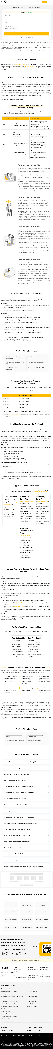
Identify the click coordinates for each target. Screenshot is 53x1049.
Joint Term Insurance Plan (6, 1011)
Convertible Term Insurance (7, 1013)
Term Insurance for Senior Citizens (42, 912)
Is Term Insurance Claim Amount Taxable (9, 1006)
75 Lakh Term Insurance (32, 993)
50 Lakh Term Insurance (32, 991)
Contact (7, 972)
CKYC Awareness (31, 977)
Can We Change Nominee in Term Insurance (42, 928)
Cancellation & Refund (33, 975)
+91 (6, 28)
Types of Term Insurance (6, 1008)
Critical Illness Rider (5, 1018)
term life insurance (13, 83)
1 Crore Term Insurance (11, 904)
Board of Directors (44, 969)
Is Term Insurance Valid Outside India (9, 1001)
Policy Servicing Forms (45, 974)
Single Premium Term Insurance (26, 920)
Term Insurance (17, 969)
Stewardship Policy (5, 1035)
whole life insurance (29, 66)
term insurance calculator (14, 414)
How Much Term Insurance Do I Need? (9, 991)
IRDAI (14, 1035)
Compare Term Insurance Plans (36, 367)
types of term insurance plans (39, 491)
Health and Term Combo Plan (19, 974)
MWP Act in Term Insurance (26, 927)
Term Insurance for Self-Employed (12, 368)
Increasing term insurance (26, 501)
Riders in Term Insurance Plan (7, 1021)
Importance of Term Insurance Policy (14, 735)
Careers (12, 972)
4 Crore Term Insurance (32, 1001)
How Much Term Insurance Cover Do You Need (26, 904)
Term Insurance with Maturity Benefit (8, 1016)
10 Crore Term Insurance (32, 1006)
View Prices (26, 34)
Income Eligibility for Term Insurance (8, 993)
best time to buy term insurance (17, 98)
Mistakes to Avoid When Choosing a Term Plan (34, 741)
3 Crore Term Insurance (32, 998)
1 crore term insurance (12, 389)
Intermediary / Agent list (33, 969)
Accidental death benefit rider (23, 603)
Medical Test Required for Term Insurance (10, 998)
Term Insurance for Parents (35, 357)
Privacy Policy (21, 1035)
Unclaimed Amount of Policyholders (32, 972)
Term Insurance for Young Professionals (13, 357)
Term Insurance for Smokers (11, 919)
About (2, 972)
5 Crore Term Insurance (32, 1003)
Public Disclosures (31, 1035)
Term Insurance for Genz (10, 911)
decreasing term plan (42, 501)
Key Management (44, 971)
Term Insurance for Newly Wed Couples (26, 912)
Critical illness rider (19, 606)
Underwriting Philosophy (45, 976)
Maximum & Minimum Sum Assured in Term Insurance (12, 996)
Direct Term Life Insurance (42, 919)
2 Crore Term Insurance (32, 996)
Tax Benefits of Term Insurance (14, 740)
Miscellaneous (31, 979)
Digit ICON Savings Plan (19, 971)
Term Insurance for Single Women (13, 363)
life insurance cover (20, 64)
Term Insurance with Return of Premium (42, 904)
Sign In (45, 1)
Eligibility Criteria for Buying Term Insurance (35, 735)
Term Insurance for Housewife (36, 362)
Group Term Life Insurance (20, 977)
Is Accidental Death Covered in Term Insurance (11, 1003)
